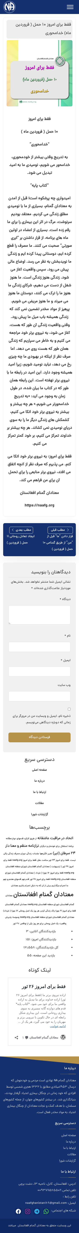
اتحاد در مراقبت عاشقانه (55, 838)
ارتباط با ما (39, 792)
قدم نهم (25, 879)
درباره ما (39, 781)
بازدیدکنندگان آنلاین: (42, 931)
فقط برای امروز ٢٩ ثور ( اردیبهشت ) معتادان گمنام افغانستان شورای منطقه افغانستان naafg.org (38, 867)
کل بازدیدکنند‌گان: (46, 947)
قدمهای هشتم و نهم (12, 879)
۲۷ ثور (16, 923)
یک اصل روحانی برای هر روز (46, 923)
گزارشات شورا (39, 814)
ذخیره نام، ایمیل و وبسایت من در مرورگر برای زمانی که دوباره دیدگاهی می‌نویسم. (42, 719)
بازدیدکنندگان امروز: (43, 939)
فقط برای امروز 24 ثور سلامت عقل (53, 860)
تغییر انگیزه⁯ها (46, 853)
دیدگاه (65, 599)
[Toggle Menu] (70, 7)
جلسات (35, 853)
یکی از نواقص (26, 923)
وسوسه (15, 917)
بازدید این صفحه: (43, 955)
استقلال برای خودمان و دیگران (54, 846)
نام (67, 636)
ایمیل (66, 660)
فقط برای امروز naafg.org (24, 860)
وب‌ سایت (64, 685)
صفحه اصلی (39, 770)
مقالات (39, 803)
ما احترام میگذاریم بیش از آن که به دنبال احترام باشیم (43, 885)
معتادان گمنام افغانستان (43, 895)
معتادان (14, 885)
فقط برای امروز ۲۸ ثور (40, 879)
